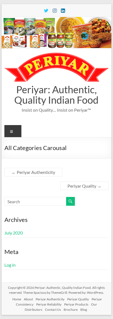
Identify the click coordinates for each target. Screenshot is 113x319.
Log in (10, 264)
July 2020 (13, 232)
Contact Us (53, 309)
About (28, 299)
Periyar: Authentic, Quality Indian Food (56, 94)
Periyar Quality (84, 185)
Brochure (71, 309)
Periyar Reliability (48, 304)
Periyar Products (76, 304)
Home (16, 299)
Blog (83, 309)
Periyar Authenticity (33, 172)
